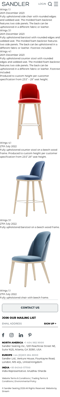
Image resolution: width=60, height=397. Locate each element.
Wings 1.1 (5, 9)
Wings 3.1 (5, 30)
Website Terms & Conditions (16, 379)
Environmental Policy (25, 382)
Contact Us (30, 308)
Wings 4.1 (5, 51)
